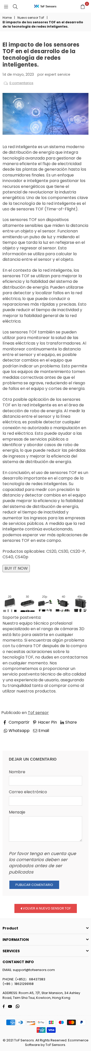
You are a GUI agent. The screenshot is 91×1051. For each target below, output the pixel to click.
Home (7, 18)
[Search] (15, 6)
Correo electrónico (28, 792)
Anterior (15, 737)
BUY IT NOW (16, 568)
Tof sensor (38, 713)
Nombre (17, 772)
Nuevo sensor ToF (30, 18)
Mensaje (17, 812)
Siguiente (74, 737)
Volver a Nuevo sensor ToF (46, 908)
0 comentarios (21, 83)
